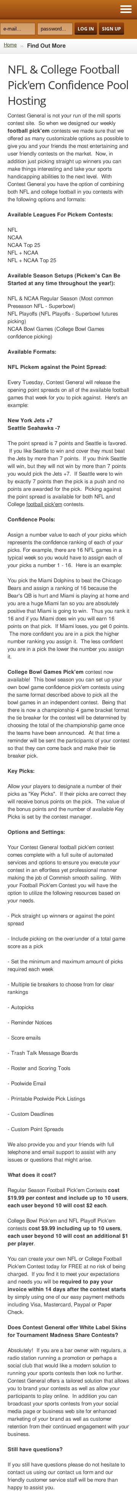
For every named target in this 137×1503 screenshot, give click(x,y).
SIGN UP (111, 29)
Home (10, 45)
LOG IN (86, 29)
